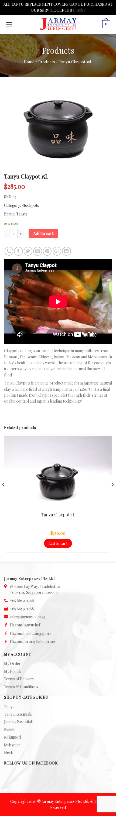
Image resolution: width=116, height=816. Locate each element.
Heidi (8, 752)
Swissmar (12, 745)
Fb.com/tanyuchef (25, 625)
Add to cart (43, 233)
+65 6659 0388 (22, 600)
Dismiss (79, 10)
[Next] (112, 495)
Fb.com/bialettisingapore (31, 633)
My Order (12, 663)
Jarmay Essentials (18, 721)
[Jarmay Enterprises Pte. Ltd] (58, 24)
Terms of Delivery (19, 678)
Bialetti (9, 729)
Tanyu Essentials (18, 714)
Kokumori (12, 737)
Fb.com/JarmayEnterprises (33, 641)
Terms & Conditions (21, 686)
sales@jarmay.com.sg (27, 616)
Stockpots (30, 205)
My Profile (13, 671)
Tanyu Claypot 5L (58, 514)
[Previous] (3, 495)
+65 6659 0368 (22, 608)
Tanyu (21, 214)
